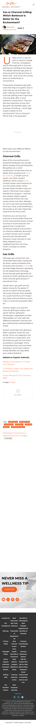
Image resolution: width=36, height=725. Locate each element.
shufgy (12, 382)
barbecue (13, 422)
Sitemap (6, 631)
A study (26, 266)
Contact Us (6, 618)
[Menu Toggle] (34, 5)
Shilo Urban (10, 27)
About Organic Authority (5, 661)
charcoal (9, 424)
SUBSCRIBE (9, 589)
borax (26, 181)
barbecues (24, 422)
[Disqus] (18, 467)
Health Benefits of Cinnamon (14, 654)
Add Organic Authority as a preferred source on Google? (15, 434)
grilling (19, 424)
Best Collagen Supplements (23, 625)
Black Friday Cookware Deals (23, 669)
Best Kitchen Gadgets (14, 661)
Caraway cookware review (14, 677)
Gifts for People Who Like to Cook (23, 661)
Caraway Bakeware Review (23, 654)
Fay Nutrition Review (5, 687)
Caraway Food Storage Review (23, 643)
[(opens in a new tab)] (14, 697)
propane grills (18, 427)
